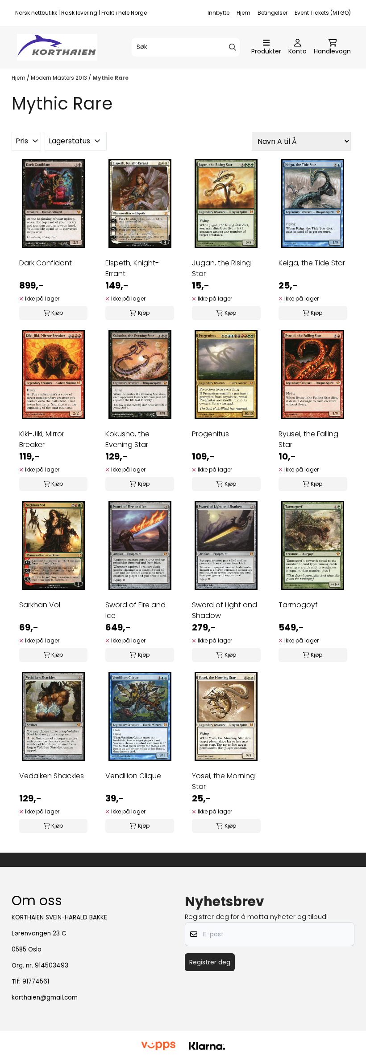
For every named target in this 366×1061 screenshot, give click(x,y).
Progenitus (210, 434)
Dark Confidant (45, 263)
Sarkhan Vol (39, 605)
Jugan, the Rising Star (221, 268)
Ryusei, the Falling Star (308, 439)
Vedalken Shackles (51, 776)
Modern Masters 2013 (59, 77)
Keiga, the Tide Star (312, 263)
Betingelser (272, 12)
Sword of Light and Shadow (224, 610)
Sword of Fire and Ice (135, 610)
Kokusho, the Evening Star (127, 439)
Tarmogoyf (298, 605)
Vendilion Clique (133, 776)
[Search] (232, 47)
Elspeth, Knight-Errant (132, 268)
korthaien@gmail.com (45, 997)
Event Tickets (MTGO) (323, 12)
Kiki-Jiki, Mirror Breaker (41, 439)
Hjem (243, 12)
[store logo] (57, 47)
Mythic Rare (110, 77)
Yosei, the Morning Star (223, 781)
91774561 (35, 981)
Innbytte (218, 12)
